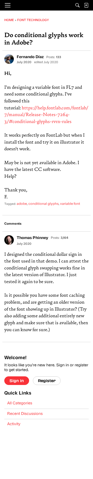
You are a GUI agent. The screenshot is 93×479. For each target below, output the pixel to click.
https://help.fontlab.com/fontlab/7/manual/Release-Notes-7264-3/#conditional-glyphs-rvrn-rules (46, 115)
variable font (70, 204)
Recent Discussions (25, 414)
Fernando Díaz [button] (30, 57)
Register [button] (47, 380)
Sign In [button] (17, 380)
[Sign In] (86, 5)
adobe (22, 204)
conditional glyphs (43, 204)
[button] (9, 59)
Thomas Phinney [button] (32, 238)
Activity (14, 424)
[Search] (77, 5)
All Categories (19, 403)
